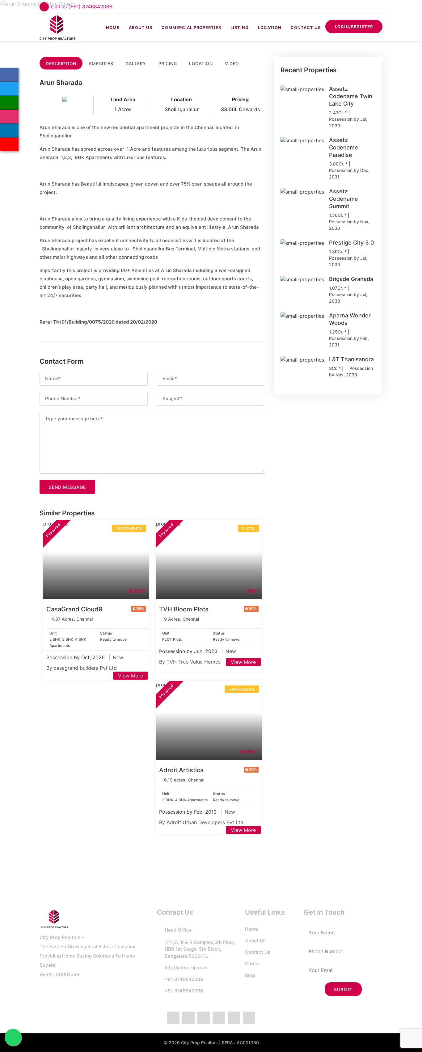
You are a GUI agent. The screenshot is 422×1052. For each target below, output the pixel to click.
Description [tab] (61, 63)
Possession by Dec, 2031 (349, 173)
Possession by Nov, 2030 (349, 225)
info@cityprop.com (186, 967)
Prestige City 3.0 (351, 242)
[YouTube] (9, 144)
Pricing (240, 99)
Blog (250, 975)
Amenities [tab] (101, 63)
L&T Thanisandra (351, 359)
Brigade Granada (351, 279)
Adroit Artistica (181, 770)
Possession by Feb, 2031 (349, 341)
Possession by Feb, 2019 (188, 812)
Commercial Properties (191, 27)
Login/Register (354, 26)
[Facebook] (9, 75)
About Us (140, 27)
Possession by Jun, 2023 (189, 651)
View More (130, 676)
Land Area (123, 99)
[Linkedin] (9, 130)
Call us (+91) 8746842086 (81, 6)
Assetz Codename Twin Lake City (350, 96)
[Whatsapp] (9, 103)
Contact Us (306, 27)
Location (269, 27)
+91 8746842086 (184, 979)
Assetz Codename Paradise (343, 147)
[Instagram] (9, 117)
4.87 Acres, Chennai (72, 619)
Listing (239, 27)
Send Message (67, 487)
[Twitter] (9, 89)
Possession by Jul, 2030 (348, 122)
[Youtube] (249, 1018)
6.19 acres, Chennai (184, 779)
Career (252, 963)
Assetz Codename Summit (343, 198)
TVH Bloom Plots (184, 609)
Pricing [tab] (167, 63)
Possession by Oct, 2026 (76, 657)
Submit (343, 989)
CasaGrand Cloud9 (74, 609)
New (118, 657)
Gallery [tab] (135, 63)
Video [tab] (232, 63)
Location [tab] (201, 63)
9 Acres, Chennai (181, 619)
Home (113, 27)
